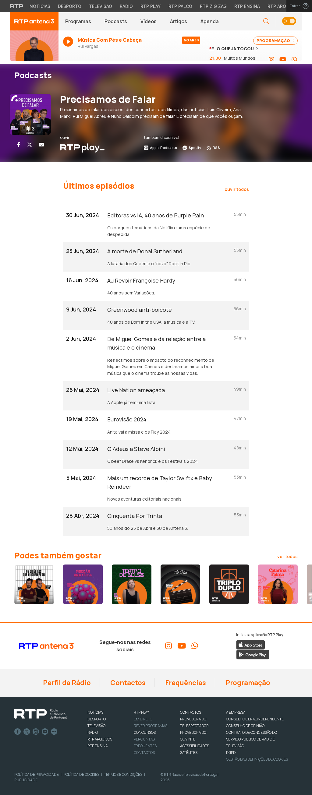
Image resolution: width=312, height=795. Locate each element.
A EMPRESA (235, 712)
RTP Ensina (247, 6)
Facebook (17, 731)
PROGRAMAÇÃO (274, 40)
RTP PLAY (141, 712)
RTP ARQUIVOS (99, 739)
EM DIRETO (143, 719)
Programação (247, 682)
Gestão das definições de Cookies (257, 759)
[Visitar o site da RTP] (16, 6)
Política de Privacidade (36, 774)
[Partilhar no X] (29, 144)
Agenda (209, 21)
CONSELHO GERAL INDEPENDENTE (255, 719)
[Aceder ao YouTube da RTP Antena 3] (282, 59)
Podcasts (116, 21)
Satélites (188, 752)
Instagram (36, 731)
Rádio (126, 6)
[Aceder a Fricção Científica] (83, 584)
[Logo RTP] (40, 714)
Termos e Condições (123, 774)
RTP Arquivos (283, 6)
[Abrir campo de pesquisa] (266, 21)
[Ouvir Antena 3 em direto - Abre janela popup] (34, 48)
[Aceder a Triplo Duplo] (229, 584)
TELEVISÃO (96, 725)
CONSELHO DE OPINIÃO (245, 725)
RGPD (231, 752)
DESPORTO (96, 719)
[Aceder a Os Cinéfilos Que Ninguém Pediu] (34, 584)
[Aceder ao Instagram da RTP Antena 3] (271, 59)
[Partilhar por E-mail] (41, 144)
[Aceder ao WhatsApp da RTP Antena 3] (294, 59)
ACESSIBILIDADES (194, 745)
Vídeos (148, 21)
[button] (289, 21)
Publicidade (25, 780)
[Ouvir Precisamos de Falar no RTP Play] (82, 147)
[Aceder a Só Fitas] (180, 584)
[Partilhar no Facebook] (18, 144)
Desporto (69, 6)
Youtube (45, 731)
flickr (54, 731)
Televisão (100, 6)
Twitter (26, 731)
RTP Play (150, 6)
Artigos (178, 21)
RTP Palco (180, 6)
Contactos (127, 682)
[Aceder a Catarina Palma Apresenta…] (278, 584)
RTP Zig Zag (213, 6)
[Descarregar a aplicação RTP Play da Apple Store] (250, 644)
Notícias (40, 6)
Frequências (185, 682)
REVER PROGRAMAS (150, 725)
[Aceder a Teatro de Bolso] (131, 584)
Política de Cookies (81, 774)
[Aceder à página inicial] (34, 21)
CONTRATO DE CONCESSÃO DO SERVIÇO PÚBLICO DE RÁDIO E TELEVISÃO (251, 739)
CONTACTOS (190, 712)
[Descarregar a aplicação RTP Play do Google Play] (252, 654)
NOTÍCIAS (95, 712)
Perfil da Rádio (66, 682)
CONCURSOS (145, 732)
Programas (78, 21)
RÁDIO (92, 732)
